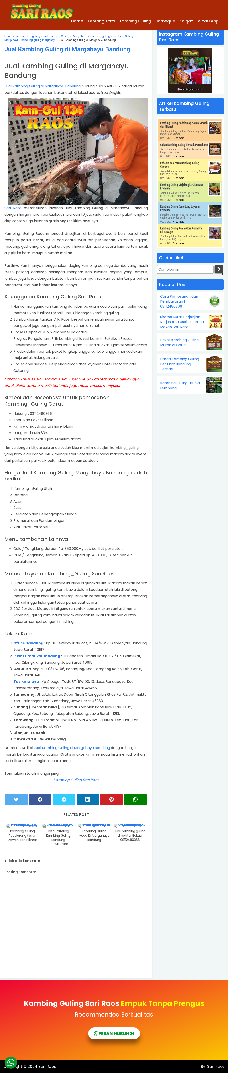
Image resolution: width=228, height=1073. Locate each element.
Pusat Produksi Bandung (36, 656)
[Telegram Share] (64, 799)
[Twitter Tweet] (16, 799)
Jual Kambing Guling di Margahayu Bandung (67, 49)
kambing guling (100, 36)
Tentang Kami (101, 21)
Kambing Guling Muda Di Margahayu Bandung (94, 835)
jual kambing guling (27, 36)
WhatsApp (208, 21)
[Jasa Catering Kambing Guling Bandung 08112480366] (58, 826)
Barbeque (165, 21)
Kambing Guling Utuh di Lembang (180, 385)
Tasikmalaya (26, 681)
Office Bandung (28, 643)
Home (77, 21)
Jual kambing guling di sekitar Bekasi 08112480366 (129, 835)
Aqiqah (186, 21)
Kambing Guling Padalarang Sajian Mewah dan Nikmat (22, 835)
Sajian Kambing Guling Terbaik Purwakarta (184, 145)
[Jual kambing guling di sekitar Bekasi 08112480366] (130, 826)
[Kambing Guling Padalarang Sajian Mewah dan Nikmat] (22, 826)
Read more (178, 138)
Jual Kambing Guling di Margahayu (65, 36)
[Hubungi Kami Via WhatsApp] (11, 1062)
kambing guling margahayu (38, 40)
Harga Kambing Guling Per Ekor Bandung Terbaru (179, 364)
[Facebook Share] (40, 799)
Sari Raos (13, 208)
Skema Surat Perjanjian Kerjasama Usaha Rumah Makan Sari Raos (182, 322)
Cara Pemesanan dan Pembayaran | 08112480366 (179, 301)
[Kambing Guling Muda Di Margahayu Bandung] (94, 826)
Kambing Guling (135, 21)
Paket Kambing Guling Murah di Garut (179, 342)
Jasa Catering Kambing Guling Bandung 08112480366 (58, 837)
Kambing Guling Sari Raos (76, 779)
